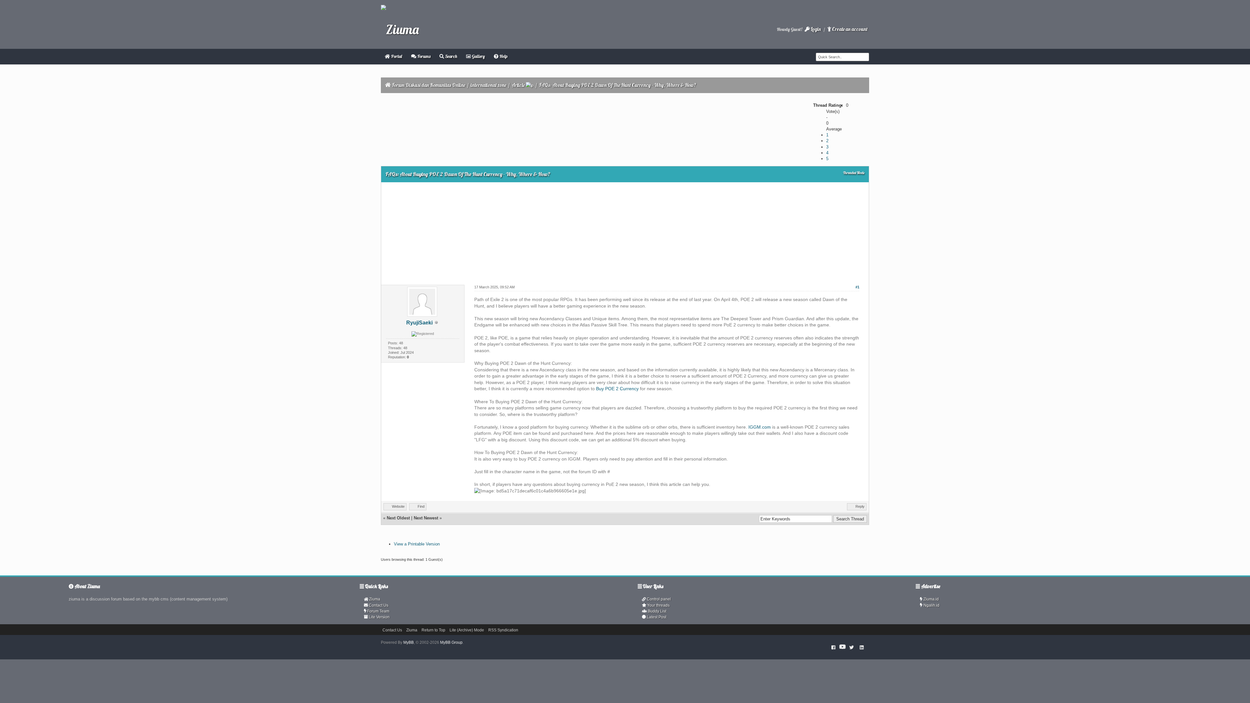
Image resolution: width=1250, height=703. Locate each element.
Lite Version (379, 617)
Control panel (658, 599)
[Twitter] (851, 647)
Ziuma (374, 599)
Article (518, 85)
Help (502, 56)
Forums (423, 56)
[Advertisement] (625, 231)
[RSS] (861, 647)
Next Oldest (398, 518)
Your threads (658, 605)
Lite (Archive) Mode (467, 630)
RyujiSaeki (419, 322)
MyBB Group (451, 642)
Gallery (478, 56)
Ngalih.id (931, 605)
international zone (488, 85)
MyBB (408, 642)
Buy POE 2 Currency (617, 388)
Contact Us (378, 605)
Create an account (849, 29)
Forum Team (377, 611)
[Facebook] (833, 647)
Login (815, 29)
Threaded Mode (854, 173)
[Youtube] (842, 647)
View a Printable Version (417, 544)
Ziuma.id (931, 599)
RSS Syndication (503, 630)
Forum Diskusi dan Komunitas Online (428, 85)
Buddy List (656, 611)
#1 (857, 287)
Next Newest (426, 518)
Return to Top (433, 630)
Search (450, 56)
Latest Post (656, 617)
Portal (396, 56)
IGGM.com (759, 427)
